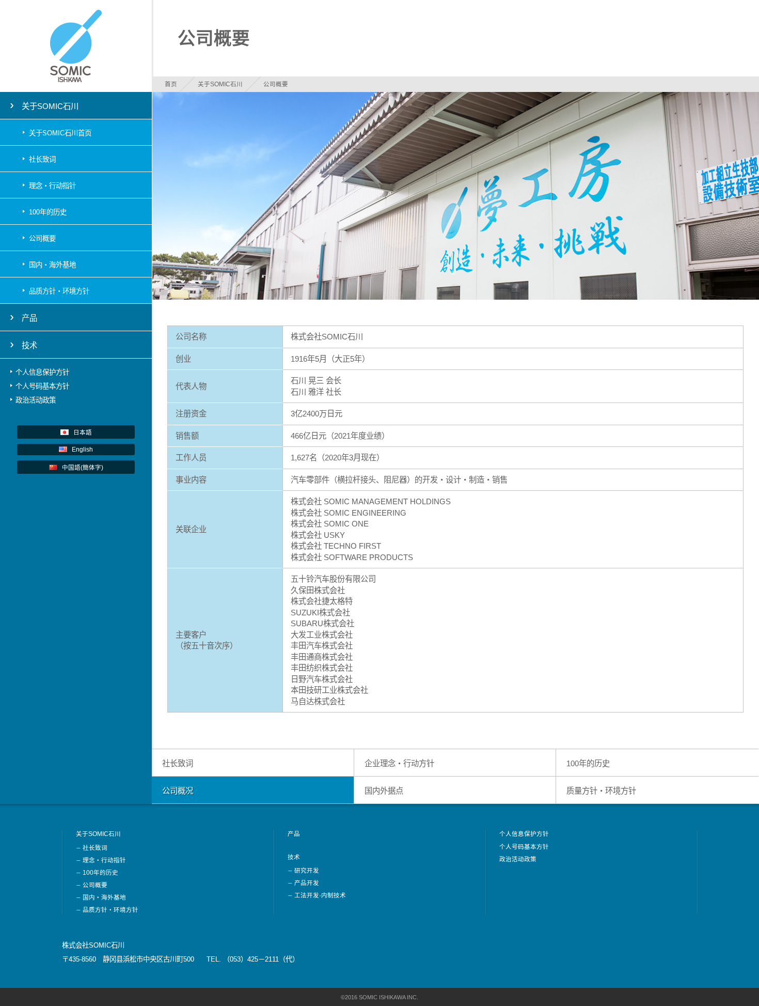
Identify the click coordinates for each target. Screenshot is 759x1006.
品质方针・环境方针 (59, 291)
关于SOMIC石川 (220, 84)
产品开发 (306, 883)
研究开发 (306, 871)
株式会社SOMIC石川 (76, 46)
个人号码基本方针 (42, 386)
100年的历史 (48, 212)
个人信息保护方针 (42, 372)
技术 (294, 857)
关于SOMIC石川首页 (60, 133)
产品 (29, 318)
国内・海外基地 (52, 265)
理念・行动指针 (52, 186)
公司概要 (42, 238)
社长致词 (42, 159)
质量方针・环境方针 (601, 790)
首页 (171, 84)
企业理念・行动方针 (399, 763)
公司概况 (177, 790)
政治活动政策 (35, 400)
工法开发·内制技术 (320, 895)
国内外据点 (384, 790)
